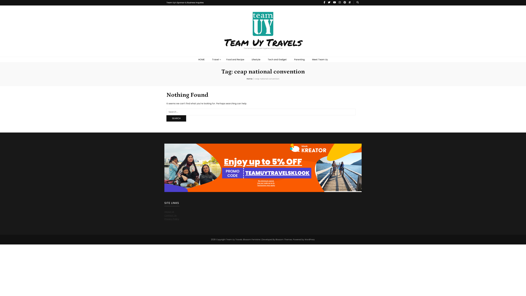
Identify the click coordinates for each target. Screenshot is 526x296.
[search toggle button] (358, 2)
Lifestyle (256, 59)
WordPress (310, 239)
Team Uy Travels (263, 42)
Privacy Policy (171, 219)
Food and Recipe (235, 59)
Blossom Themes (284, 239)
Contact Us (170, 215)
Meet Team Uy (320, 59)
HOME (201, 59)
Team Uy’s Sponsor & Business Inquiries (185, 2)
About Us (169, 211)
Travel (215, 59)
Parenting (299, 59)
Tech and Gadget (277, 59)
